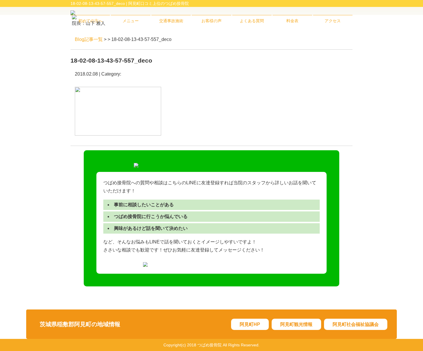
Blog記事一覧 (89, 39)
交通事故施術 (171, 20)
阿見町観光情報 (296, 324)
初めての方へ (90, 20)
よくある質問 (252, 20)
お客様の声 (211, 20)
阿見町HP (250, 324)
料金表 (292, 20)
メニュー (131, 20)
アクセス (333, 20)
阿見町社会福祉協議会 (356, 324)
